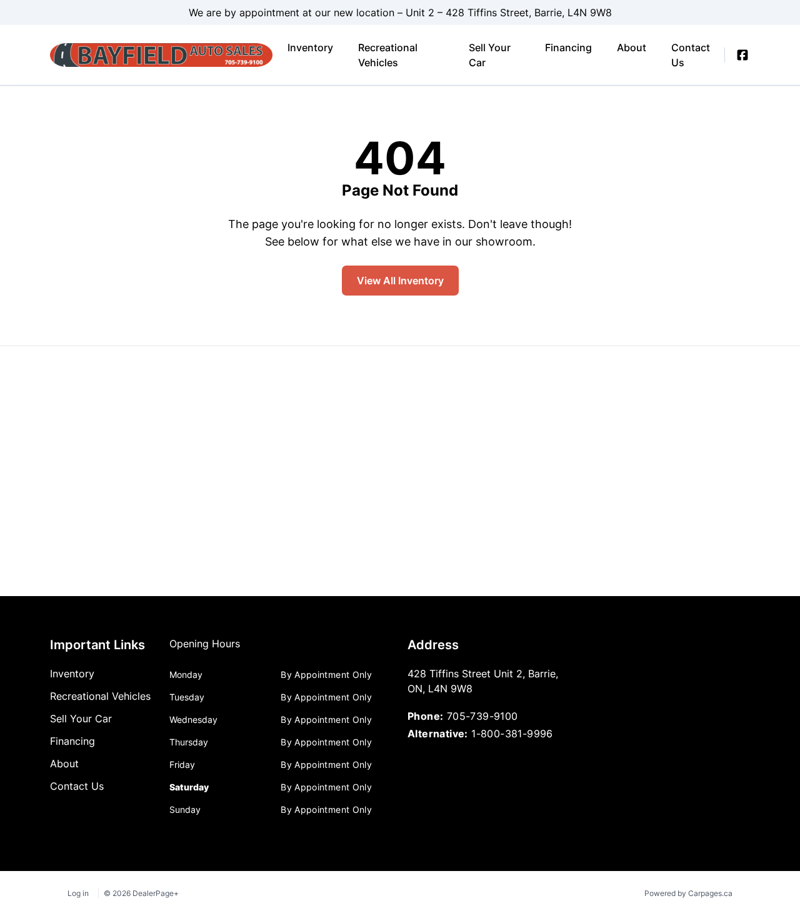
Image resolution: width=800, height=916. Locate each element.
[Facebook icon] (742, 54)
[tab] (204, 650)
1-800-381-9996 (512, 733)
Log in (78, 893)
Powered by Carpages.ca (688, 893)
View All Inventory (400, 280)
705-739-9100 (482, 716)
